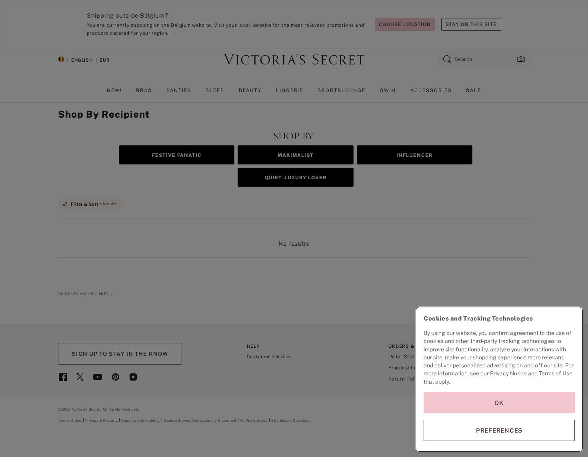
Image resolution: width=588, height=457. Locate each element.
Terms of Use (555, 373)
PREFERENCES (499, 430)
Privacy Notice (508, 373)
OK (499, 402)
